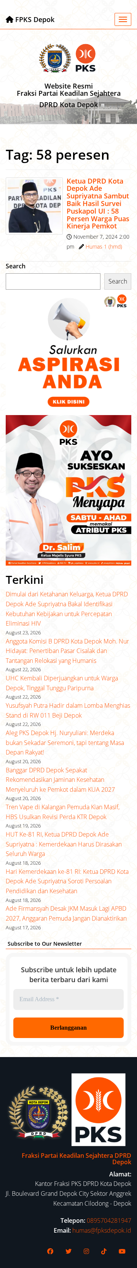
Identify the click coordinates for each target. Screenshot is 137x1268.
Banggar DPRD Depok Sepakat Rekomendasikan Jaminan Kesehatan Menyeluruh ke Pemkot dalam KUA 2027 (60, 780)
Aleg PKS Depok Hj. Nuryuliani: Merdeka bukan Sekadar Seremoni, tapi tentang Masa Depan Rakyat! (65, 742)
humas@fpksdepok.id (101, 1230)
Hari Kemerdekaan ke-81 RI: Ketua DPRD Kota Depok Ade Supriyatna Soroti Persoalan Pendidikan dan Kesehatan (67, 881)
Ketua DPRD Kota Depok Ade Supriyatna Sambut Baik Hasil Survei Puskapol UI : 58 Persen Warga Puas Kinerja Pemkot (98, 203)
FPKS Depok (33, 19)
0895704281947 (109, 1220)
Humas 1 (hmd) (104, 246)
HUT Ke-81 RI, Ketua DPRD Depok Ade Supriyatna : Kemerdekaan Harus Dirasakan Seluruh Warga (64, 844)
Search (15, 266)
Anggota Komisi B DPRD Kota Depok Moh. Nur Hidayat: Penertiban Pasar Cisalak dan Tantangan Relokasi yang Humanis (67, 651)
